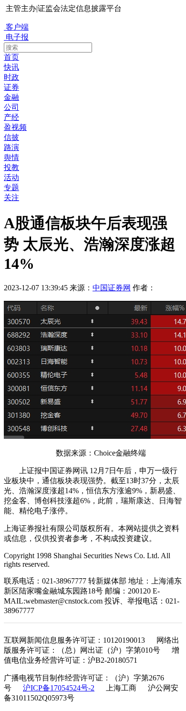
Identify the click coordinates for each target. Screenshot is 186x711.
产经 (11, 117)
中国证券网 (112, 288)
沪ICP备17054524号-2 (58, 688)
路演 (11, 147)
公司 (11, 107)
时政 (11, 77)
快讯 (11, 67)
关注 (11, 197)
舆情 (11, 157)
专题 (11, 187)
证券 (11, 87)
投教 (11, 167)
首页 (11, 57)
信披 (11, 137)
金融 (11, 97)
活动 (11, 177)
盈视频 (15, 127)
